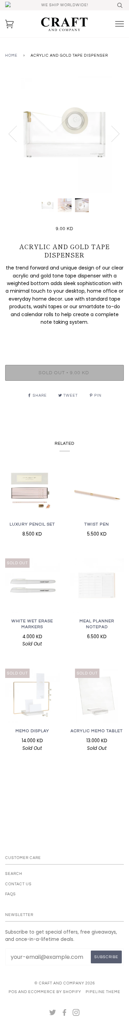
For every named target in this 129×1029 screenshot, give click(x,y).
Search (13, 874)
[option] (64, 133)
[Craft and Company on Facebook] (64, 1014)
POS (13, 992)
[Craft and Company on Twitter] (52, 1014)
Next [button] (111, 133)
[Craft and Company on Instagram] (76, 1014)
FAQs (10, 894)
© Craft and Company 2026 (64, 983)
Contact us (18, 884)
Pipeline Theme (103, 992)
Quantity (64, 336)
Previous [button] (17, 133)
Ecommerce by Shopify (54, 992)
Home (11, 55)
